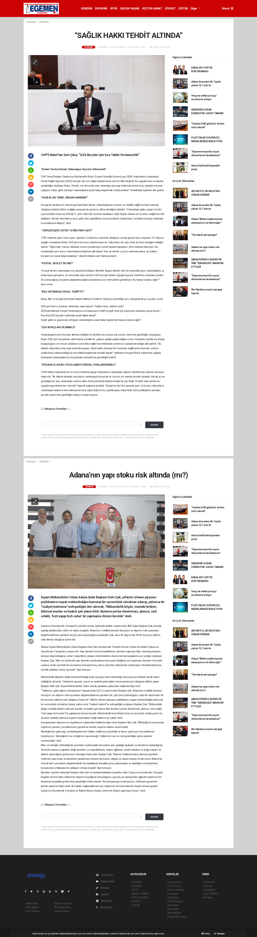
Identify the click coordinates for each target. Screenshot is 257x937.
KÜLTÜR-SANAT (152, 8)
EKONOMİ (101, 8)
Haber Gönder (61, 911)
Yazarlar (105, 887)
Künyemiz (106, 900)
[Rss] (57, 891)
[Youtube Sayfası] (45, 891)
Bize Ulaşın (106, 907)
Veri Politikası (32, 911)
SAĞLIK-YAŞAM (129, 8)
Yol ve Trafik (174, 886)
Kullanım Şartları (63, 903)
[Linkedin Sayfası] (51, 891)
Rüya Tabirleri (210, 893)
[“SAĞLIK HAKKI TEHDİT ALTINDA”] (96, 100)
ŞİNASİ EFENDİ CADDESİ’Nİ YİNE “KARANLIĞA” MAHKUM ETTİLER (207, 263)
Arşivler (104, 894)
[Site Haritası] (63, 891)
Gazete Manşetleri (177, 916)
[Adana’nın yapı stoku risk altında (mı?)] (96, 541)
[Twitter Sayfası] (32, 891)
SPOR (113, 8)
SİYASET (170, 8)
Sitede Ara (209, 882)
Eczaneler (172, 893)
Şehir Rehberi (174, 912)
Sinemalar (172, 905)
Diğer (194, 8)
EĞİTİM (183, 8)
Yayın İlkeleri (32, 907)
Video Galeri (107, 881)
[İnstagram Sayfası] (39, 891)
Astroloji (207, 897)
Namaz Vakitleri (175, 889)
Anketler (207, 886)
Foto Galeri (106, 875)
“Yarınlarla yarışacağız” (204, 234)
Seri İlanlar (173, 909)
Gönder (154, 424)
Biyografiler (209, 889)
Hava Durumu (174, 882)
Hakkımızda (31, 903)
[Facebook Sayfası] (27, 891)
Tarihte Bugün (175, 901)
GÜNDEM (86, 8)
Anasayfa (31, 22)
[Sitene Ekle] (70, 891)
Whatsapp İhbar (62, 907)
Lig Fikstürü (173, 897)
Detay (206, 933)
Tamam (220, 933)
